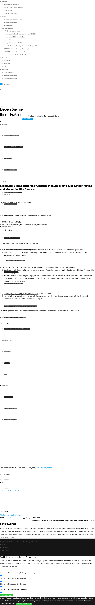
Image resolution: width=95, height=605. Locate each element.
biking (77, 528)
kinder (6, 534)
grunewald (80, 531)
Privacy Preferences (8, 604)
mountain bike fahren (30, 534)
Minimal (16, 534)
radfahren (60, 534)
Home (3, 544)
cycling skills (11, 531)
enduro (36, 531)
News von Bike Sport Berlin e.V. (10, 491)
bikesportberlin (57, 528)
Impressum (5, 547)
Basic (5, 528)
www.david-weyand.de (44, 468)
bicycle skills (33, 528)
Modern (21, 534)
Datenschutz (5, 550)
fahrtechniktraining (67, 531)
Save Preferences (6, 595)
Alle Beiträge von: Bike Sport (10, 515)
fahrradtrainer (58, 531)
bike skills (50, 528)
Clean (82, 528)
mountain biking (40, 534)
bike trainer (65, 528)
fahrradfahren (50, 531)
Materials (11, 534)
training (91, 534)
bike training (71, 528)
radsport (65, 534)
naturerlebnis (49, 534)
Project (55, 534)
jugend (88, 531)
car (80, 528)
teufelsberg (75, 534)
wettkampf (3, 537)
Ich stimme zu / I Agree (24, 604)
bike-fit (45, 528)
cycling (92, 528)
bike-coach (40, 528)
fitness (75, 531)
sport (70, 534)
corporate (87, 528)
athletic (2, 528)
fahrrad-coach (42, 531)
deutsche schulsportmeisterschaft (24, 531)
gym (85, 531)
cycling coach (3, 531)
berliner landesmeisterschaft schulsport (18, 528)
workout (12, 537)
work (7, 537)
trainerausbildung (83, 534)
